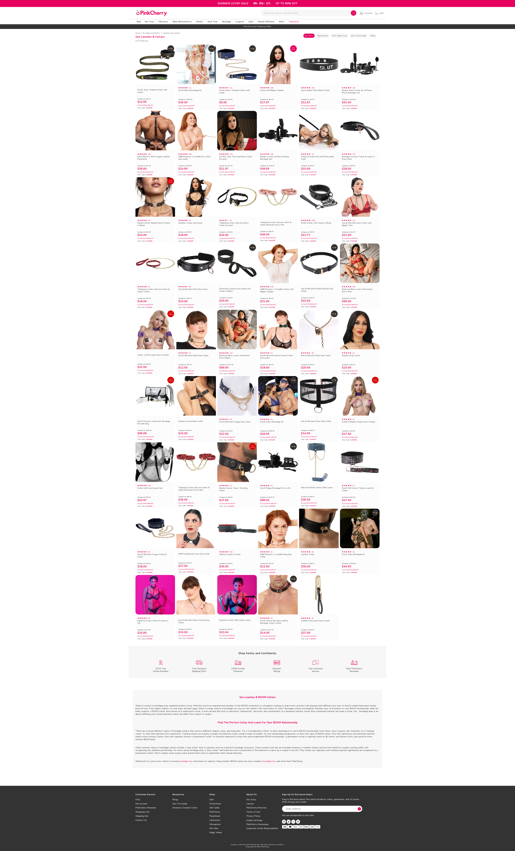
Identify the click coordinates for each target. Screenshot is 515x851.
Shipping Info (141, 816)
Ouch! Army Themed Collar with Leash (152, 91)
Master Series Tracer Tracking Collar (233, 489)
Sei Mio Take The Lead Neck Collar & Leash (235, 157)
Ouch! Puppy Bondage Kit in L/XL (275, 488)
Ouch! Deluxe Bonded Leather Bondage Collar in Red (274, 622)
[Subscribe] (359, 809)
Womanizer (215, 824)
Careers (250, 803)
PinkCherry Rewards (145, 807)
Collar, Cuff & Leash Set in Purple (153, 355)
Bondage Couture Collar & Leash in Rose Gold (358, 157)
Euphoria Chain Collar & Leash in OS (152, 622)
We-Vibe (213, 828)
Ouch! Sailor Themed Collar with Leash (234, 91)
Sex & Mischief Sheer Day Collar (316, 421)
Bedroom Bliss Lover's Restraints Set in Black (234, 356)
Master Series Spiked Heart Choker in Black (153, 224)
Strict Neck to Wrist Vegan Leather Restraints (153, 157)
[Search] (353, 13)
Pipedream (214, 816)
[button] (149, 21)
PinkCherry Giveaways (257, 824)
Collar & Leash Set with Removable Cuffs (317, 157)
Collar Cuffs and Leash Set (150, 488)
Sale (211, 799)
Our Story (251, 799)
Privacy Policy (253, 816)
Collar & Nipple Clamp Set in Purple (358, 422)
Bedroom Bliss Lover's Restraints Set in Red (357, 290)
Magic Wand (215, 832)
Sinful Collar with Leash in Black (316, 223)
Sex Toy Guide (179, 803)
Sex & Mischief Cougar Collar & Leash (152, 555)
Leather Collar (307, 554)
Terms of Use (253, 811)
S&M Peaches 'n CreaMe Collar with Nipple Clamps (277, 290)
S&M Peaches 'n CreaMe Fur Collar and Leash (194, 157)
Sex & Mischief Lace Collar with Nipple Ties (357, 224)
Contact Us (141, 820)
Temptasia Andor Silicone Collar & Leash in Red (153, 290)
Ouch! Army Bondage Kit (353, 554)
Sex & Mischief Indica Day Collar (193, 355)
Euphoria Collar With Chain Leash (235, 620)
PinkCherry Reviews (256, 807)
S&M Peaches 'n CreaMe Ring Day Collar (276, 555)
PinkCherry (214, 811)
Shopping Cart (142, 811)
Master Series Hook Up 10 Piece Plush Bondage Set (357, 91)
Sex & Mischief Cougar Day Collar (235, 422)
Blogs (175, 799)
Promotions (215, 803)
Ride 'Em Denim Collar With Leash (317, 487)
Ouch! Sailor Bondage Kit (271, 422)
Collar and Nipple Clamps (272, 90)
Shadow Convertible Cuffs (190, 421)
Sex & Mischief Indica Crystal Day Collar (194, 621)
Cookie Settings (254, 820)
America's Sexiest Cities (184, 807)
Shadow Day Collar (351, 355)
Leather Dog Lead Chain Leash (315, 621)
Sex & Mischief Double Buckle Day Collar (317, 290)
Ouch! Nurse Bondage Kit (190, 90)
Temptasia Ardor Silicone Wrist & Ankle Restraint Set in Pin (275, 223)
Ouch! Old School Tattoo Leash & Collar (357, 489)
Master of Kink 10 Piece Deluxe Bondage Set (274, 157)
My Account (141, 803)
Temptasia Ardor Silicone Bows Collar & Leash (234, 224)
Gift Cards (214, 807)
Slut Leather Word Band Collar (315, 90)
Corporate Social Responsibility (262, 828)
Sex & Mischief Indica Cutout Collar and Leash (276, 356)
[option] (257, 26)
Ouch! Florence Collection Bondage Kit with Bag (153, 422)
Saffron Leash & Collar (230, 554)
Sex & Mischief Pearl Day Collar (316, 355)
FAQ (137, 799)
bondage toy (185, 761)
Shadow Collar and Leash (190, 223)
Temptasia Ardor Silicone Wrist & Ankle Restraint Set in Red (193, 488)
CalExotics (214, 820)
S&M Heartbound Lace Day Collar (194, 554)
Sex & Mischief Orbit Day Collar (193, 289)
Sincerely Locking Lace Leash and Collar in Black (235, 290)
